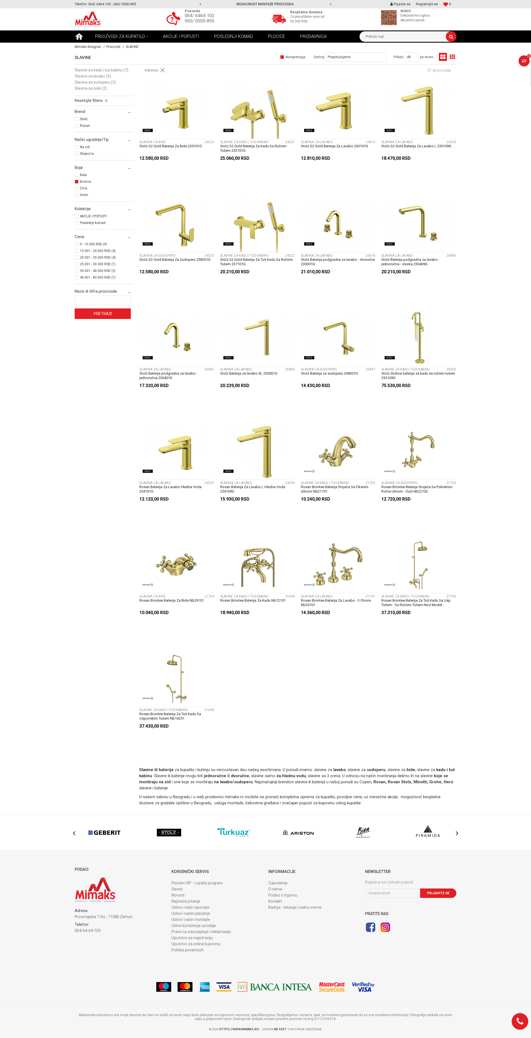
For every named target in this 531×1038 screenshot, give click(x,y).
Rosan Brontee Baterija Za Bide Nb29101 (171, 600)
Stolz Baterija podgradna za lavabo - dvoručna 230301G (338, 261)
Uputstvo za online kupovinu (195, 944)
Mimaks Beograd (88, 47)
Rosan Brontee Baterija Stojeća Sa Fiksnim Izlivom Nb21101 (334, 489)
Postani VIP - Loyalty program (197, 883)
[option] (265, 4)
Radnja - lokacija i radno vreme (294, 907)
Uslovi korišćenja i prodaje (193, 925)
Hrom (84, 195)
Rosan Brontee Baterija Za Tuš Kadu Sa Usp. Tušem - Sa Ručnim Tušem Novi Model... (416, 602)
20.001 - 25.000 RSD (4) (98, 257)
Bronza (85, 182)
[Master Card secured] (332, 987)
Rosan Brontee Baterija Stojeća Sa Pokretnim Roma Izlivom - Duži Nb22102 (416, 489)
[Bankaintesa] (275, 987)
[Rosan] (309, 471)
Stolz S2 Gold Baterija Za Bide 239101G (170, 146)
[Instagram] (385, 927)
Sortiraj (319, 57)
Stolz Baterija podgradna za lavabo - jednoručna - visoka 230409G (410, 261)
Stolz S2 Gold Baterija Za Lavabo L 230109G (416, 146)
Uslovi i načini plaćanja (190, 913)
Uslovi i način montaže (190, 919)
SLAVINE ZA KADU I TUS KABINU (101, 70)
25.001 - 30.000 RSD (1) (98, 264)
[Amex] (204, 987)
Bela (83, 175)
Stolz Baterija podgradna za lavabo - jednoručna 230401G (168, 375)
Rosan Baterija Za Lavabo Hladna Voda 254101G (170, 489)
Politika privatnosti (187, 950)
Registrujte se (427, 4)
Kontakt (275, 901)
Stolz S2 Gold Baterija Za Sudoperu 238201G (174, 259)
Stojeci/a (87, 154)
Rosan (85, 126)
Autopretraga (295, 57)
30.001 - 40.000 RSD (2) (98, 271)
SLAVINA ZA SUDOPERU (95, 82)
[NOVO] (390, 17)
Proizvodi (113, 47)
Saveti (177, 889)
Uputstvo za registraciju (192, 938)
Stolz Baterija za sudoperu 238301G (329, 373)
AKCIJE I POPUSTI (93, 216)
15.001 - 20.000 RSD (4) (98, 251)
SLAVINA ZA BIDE (91, 88)
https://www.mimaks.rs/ (240, 1029)
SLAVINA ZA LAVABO (93, 76)
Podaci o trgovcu (282, 895)
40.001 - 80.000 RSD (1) (98, 277)
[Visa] (223, 987)
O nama (275, 889)
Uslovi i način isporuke (190, 907)
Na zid (85, 147)
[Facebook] (370, 927)
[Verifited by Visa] (363, 987)
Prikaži (399, 57)
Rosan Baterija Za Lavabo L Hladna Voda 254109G (252, 489)
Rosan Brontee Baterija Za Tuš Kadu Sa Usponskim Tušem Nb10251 (170, 716)
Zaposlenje (278, 883)
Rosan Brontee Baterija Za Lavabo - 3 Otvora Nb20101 (336, 602)
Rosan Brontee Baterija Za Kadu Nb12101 (253, 600)
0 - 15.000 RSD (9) (93, 244)
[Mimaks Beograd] (88, 19)
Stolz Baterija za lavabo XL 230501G (248, 373)
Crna (83, 188)
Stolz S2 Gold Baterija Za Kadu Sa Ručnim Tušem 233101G (253, 148)
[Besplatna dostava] (280, 18)
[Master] (185, 987)
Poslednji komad (92, 223)
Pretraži (103, 313)
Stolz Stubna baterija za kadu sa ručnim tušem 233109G (418, 375)
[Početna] (79, 36)
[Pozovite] (175, 18)
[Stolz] (148, 130)
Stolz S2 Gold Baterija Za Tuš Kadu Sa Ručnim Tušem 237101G (256, 261)
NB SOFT (280, 1029)
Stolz (84, 119)
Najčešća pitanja (185, 901)
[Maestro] (163, 987)
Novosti (177, 895)
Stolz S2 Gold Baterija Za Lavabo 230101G (334, 146)
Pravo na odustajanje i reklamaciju (201, 931)
